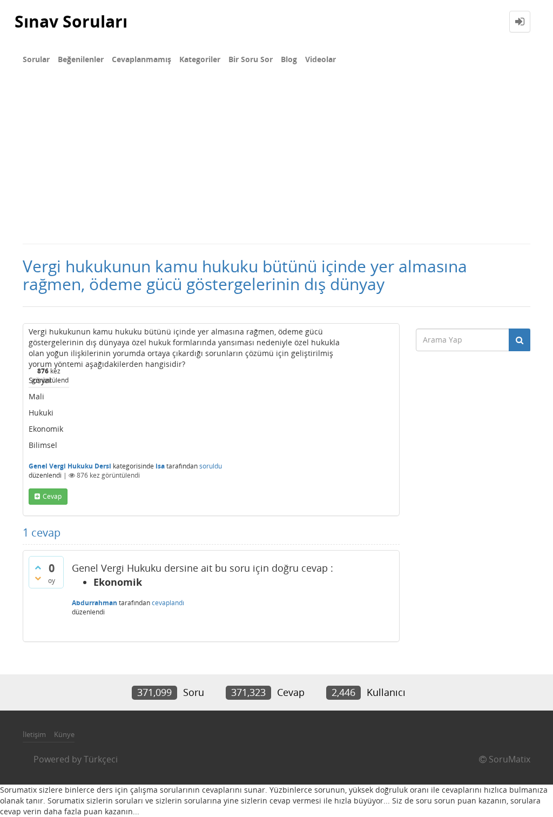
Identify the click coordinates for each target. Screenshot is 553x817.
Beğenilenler (81, 59)
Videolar (320, 59)
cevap (52, 496)
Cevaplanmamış (141, 59)
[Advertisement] (276, 162)
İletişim (34, 734)
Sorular (36, 59)
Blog (289, 59)
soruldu (210, 466)
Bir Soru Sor (250, 59)
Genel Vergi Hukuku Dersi (70, 466)
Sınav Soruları (71, 21)
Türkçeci (101, 759)
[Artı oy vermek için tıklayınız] (38, 567)
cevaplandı (168, 602)
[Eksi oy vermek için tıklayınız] (38, 578)
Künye (64, 734)
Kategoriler (199, 59)
